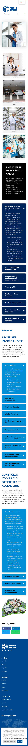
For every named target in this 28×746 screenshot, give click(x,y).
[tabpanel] (14, 239)
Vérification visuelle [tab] (13, 584)
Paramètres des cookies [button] (9, 741)
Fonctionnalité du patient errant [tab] (12, 268)
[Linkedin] (5, 650)
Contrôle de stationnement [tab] (11, 591)
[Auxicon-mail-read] (11, 650)
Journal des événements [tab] (10, 399)
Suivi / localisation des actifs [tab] (12, 311)
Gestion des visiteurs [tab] (13, 303)
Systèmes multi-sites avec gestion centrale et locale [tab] (13, 208)
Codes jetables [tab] (10, 365)
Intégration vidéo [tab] (12, 430)
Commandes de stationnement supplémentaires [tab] (12, 278)
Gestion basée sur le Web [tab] (13, 422)
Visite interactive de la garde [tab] (13, 320)
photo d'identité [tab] (11, 414)
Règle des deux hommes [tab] (11, 295)
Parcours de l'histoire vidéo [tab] (13, 447)
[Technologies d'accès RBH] (10, 9)
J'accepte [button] (20, 741)
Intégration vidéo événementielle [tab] (12, 455)
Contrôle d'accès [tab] (12, 407)
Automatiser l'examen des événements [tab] (14, 438)
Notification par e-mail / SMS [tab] (12, 464)
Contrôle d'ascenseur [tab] (12, 512)
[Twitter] (2, 650)
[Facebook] (8, 650)
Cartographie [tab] (10, 287)
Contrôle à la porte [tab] (13, 577)
